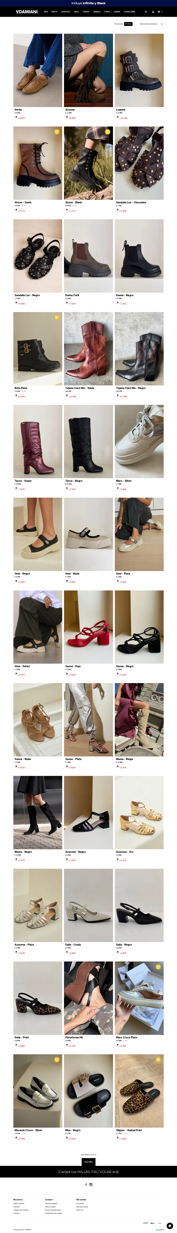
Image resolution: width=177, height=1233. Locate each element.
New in (54, 12)
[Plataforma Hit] (88, 998)
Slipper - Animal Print (129, 1130)
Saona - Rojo (73, 666)
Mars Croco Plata (126, 1037)
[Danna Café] (88, 256)
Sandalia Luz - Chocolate (131, 202)
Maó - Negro (72, 1130)
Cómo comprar (50, 1207)
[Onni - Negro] (37, 534)
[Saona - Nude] (37, 719)
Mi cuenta (80, 1203)
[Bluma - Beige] (139, 719)
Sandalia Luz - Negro (27, 295)
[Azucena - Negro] (88, 812)
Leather (117, 12)
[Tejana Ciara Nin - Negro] (139, 348)
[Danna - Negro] (139, 256)
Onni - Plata (123, 573)
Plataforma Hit (74, 1037)
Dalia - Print (22, 1037)
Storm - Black (73, 202)
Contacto (16, 1207)
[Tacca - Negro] (88, 441)
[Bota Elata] (37, 348)
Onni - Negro (22, 573)
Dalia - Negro (124, 944)
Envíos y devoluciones (53, 1210)
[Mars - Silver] (139, 441)
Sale (46, 12)
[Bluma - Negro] (37, 812)
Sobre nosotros (18, 1203)
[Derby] (37, 70)
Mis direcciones (82, 1207)
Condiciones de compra (53, 1213)
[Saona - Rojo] (88, 627)
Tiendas (16, 1213)
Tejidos (86, 12)
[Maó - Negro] (88, 1091)
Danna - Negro (124, 295)
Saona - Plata (73, 759)
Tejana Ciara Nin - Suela (79, 388)
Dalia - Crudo (73, 944)
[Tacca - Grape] (37, 441)
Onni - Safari (22, 666)
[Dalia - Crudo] (88, 905)
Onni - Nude (72, 573)
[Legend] (139, 70)
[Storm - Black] (88, 163)
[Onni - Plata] (139, 534)
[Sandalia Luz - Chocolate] (139, 163)
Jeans (76, 12)
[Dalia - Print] (37, 998)
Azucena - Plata (24, 944)
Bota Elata (21, 388)
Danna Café (72, 295)
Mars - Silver (124, 481)
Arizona (70, 109)
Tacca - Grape (23, 481)
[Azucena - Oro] (139, 812)
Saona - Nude (23, 759)
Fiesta (107, 12)
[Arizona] (88, 70)
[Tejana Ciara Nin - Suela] (88, 348)
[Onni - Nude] (88, 534)
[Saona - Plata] (88, 719)
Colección (65, 12)
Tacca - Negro (73, 481)
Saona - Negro (125, 666)
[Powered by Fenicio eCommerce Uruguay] (160, 1230)
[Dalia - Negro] (139, 905)
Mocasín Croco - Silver (28, 1130)
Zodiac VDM (129, 12)
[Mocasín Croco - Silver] (37, 1091)
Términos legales (51, 1203)
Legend (120, 109)
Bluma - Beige (124, 759)
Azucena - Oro (124, 852)
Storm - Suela (23, 202)
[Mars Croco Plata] (139, 998)
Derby (18, 109)
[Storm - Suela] (37, 163)
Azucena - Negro (75, 852)
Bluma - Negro (23, 852)
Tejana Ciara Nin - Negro (131, 388)
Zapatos (97, 12)
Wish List (79, 1210)
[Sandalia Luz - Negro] (37, 256)
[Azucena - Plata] (37, 905)
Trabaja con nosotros (21, 1210)
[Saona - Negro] (139, 627)
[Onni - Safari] (37, 627)
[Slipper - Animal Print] (139, 1091)
